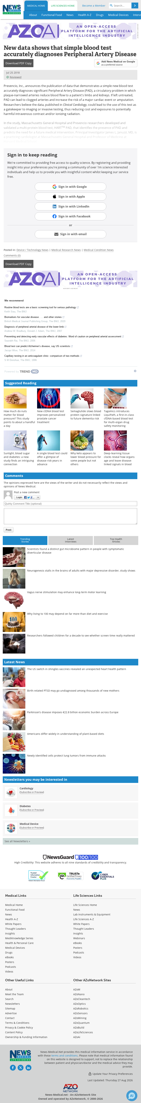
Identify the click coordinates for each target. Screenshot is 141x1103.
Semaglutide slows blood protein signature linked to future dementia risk (85, 414)
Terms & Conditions (17, 1022)
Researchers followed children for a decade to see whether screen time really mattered (81, 635)
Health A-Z (11, 919)
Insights (10, 933)
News (8, 914)
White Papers (13, 924)
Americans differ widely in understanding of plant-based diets (65, 734)
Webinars (79, 938)
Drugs (8, 952)
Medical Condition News (99, 250)
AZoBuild (78, 1027)
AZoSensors (80, 1013)
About (8, 989)
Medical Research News (66, 250)
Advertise (11, 1013)
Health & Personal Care (19, 943)
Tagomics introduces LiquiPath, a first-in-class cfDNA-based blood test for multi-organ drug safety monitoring (119, 418)
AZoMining (79, 1018)
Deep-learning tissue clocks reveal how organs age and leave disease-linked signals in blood (119, 458)
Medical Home (36, 5)
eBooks (9, 957)
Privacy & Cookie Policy (19, 1027)
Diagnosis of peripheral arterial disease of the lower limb (34, 326)
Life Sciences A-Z (83, 919)
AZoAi (76, 1037)
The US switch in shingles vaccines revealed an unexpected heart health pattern (76, 669)
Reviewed (15, 77)
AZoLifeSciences (83, 1032)
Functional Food (15, 909)
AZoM (76, 989)
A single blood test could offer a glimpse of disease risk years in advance (52, 458)
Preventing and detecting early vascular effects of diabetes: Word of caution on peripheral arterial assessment (62, 336)
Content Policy (14, 1032)
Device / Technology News (32, 250)
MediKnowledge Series (19, 938)
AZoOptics (79, 1003)
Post (8, 529)
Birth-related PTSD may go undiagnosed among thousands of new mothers (73, 690)
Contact (10, 1018)
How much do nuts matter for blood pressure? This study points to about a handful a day (19, 418)
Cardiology (26, 788)
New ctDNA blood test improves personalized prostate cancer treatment (51, 416)
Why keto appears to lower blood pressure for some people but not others (85, 458)
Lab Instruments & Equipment (91, 914)
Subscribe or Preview (31, 792)
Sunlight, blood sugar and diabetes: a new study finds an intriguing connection (19, 458)
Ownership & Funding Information (26, 1037)
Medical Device (29, 824)
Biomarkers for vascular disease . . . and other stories (33, 317)
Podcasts (10, 966)
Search (9, 999)
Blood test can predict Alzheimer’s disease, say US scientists (37, 346)
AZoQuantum (81, 1022)
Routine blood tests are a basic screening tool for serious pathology (40, 307)
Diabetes (25, 806)
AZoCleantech (81, 999)
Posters (9, 962)
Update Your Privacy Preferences (112, 1074)
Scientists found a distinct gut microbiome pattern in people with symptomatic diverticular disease (75, 550)
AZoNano (78, 994)
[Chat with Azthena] (131, 1095)
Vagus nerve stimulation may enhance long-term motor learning (66, 592)
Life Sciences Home (63, 5)
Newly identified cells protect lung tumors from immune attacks (66, 755)
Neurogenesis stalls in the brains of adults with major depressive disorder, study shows (81, 570)
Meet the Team (14, 994)
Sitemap (10, 1008)
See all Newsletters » (17, 841)
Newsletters (12, 1003)
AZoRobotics (80, 1008)
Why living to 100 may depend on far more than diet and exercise (67, 613)
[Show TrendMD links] (135, 370)
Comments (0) (12, 255)
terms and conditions (64, 1055)
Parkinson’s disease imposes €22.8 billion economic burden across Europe (72, 712)
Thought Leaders (15, 928)
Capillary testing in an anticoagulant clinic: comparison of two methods (41, 355)
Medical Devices (15, 947)
